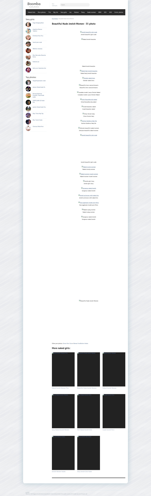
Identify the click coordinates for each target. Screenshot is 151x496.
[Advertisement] (88, 53)
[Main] (36, 5)
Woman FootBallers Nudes (80, 343)
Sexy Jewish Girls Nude (84, 472)
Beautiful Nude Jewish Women (86, 388)
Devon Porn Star (67, 343)
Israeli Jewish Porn (108, 430)
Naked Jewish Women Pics (60, 388)
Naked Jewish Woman (109, 388)
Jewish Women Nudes (59, 472)
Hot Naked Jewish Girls (84, 430)
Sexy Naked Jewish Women (60, 430)
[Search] (87, 5)
